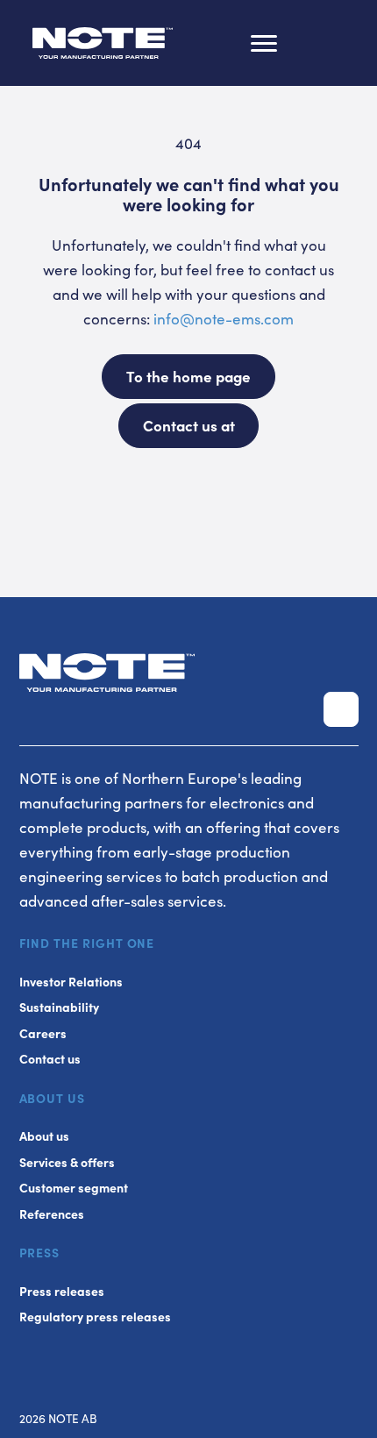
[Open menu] (264, 42)
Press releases (61, 1291)
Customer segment (73, 1187)
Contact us (50, 1058)
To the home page (188, 376)
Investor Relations (71, 981)
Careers (43, 1033)
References (51, 1214)
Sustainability (59, 1007)
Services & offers (67, 1162)
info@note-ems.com (223, 318)
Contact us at (189, 425)
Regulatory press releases (95, 1316)
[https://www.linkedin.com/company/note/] (341, 709)
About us (44, 1136)
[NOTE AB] (102, 46)
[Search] (317, 43)
